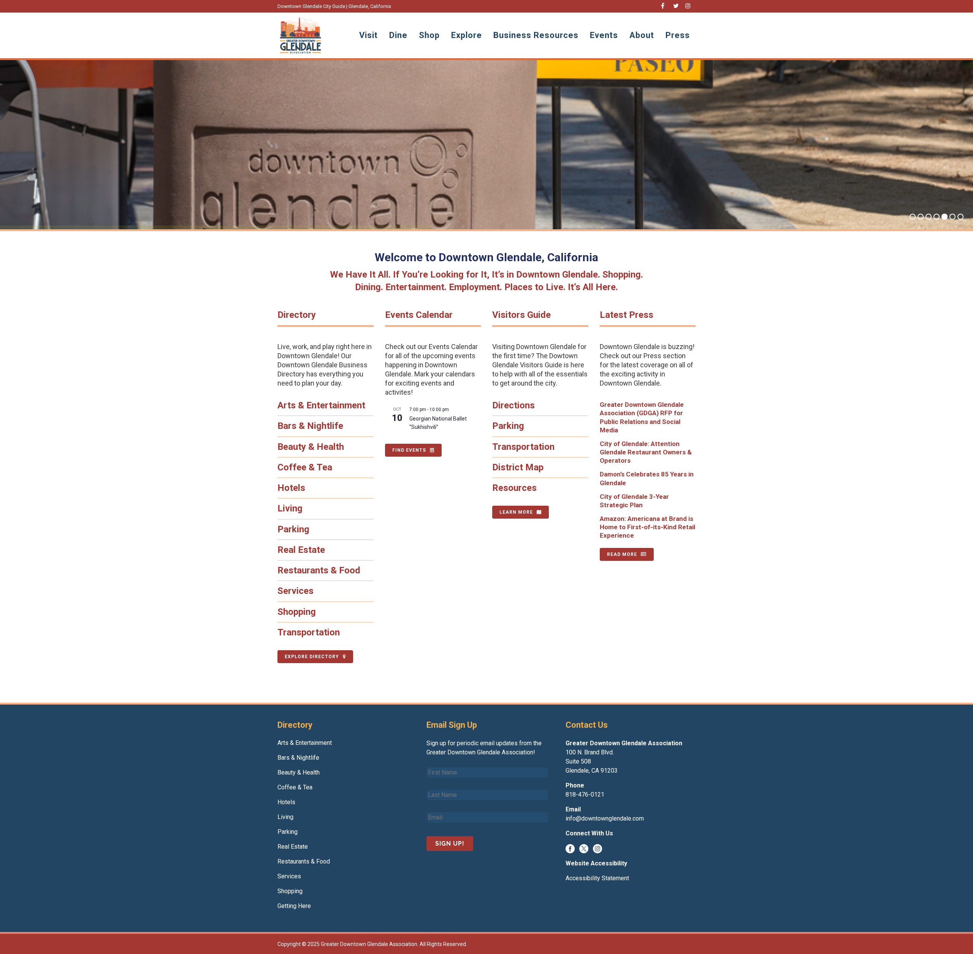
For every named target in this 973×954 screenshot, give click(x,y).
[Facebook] (570, 848)
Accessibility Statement (597, 878)
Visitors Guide (521, 315)
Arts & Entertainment (321, 405)
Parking (293, 529)
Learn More (516, 512)
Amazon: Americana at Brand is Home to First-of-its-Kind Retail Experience (647, 527)
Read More (622, 554)
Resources (514, 488)
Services (295, 591)
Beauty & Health (310, 446)
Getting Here (294, 906)
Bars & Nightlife (310, 426)
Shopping (296, 611)
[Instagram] (597, 848)
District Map (518, 467)
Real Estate (301, 549)
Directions (513, 405)
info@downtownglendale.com (605, 818)
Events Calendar (419, 315)
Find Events (409, 450)
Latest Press (626, 315)
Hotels (291, 488)
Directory (296, 315)
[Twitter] (583, 848)
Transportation (308, 632)
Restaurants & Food (318, 570)
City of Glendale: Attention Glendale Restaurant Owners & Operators (646, 452)
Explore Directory (312, 656)
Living (290, 508)
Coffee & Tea (304, 467)
